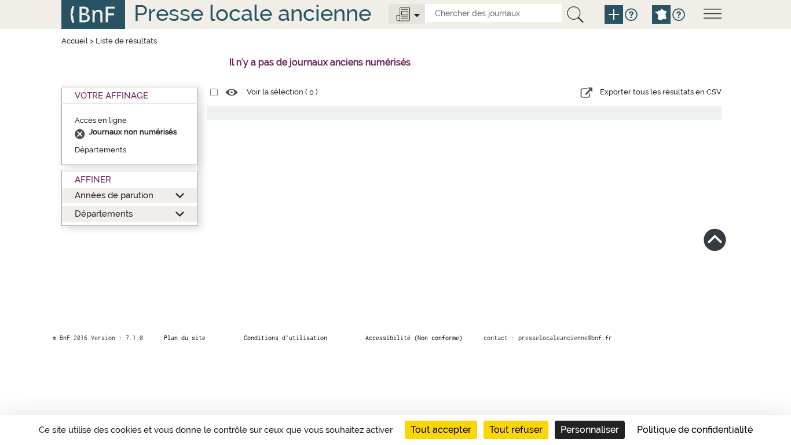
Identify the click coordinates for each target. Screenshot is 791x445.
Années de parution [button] (114, 195)
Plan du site (185, 337)
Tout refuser (516, 429)
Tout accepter (441, 429)
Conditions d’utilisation (285, 337)
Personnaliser (590, 429)
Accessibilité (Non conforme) (414, 337)
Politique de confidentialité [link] (695, 429)
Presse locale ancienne (252, 13)
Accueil (74, 41)
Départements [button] (104, 213)
